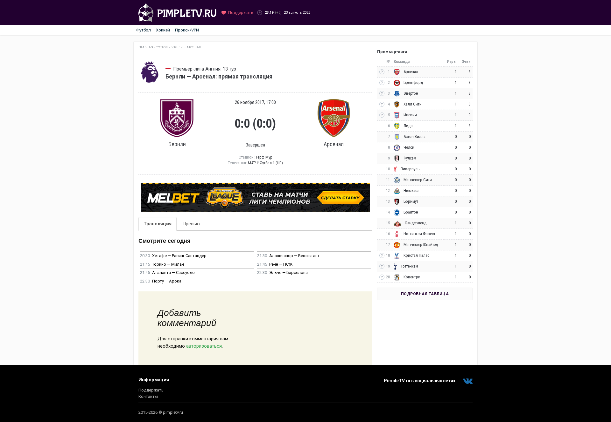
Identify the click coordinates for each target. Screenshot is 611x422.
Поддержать (151, 390)
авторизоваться (204, 346)
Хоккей (163, 30)
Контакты (148, 396)
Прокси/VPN (187, 30)
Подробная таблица (425, 294)
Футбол (143, 30)
